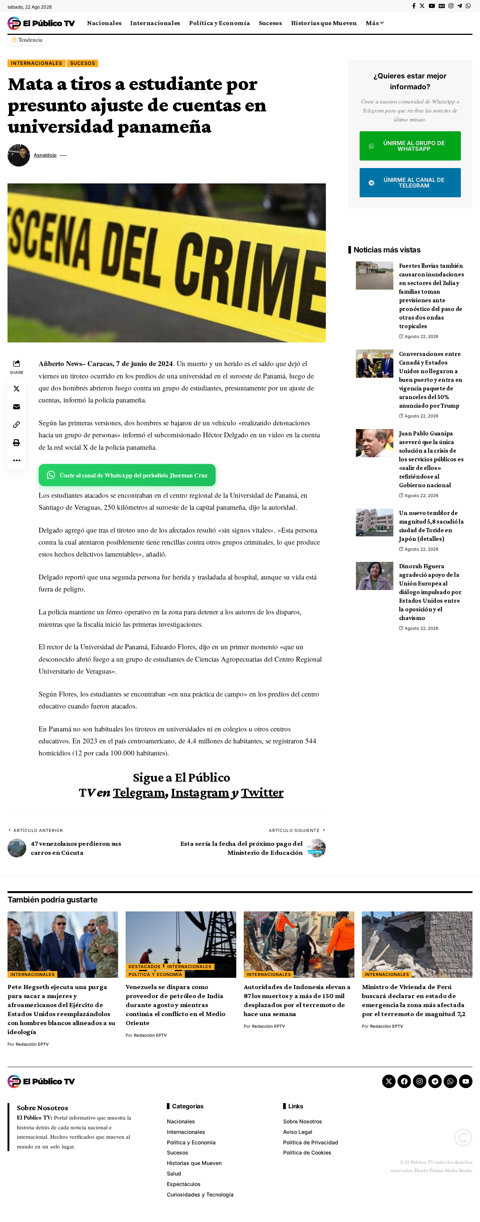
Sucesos (82, 63)
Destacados (144, 966)
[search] (467, 23)
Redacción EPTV (32, 1044)
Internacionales (36, 63)
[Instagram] (451, 6)
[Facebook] (413, 6)
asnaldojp (45, 155)
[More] (17, 461)
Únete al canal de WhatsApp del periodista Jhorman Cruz (133, 475)
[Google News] (442, 6)
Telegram (139, 792)
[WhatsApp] (468, 6)
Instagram (200, 792)
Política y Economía (155, 974)
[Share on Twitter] (17, 389)
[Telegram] (459, 6)
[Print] (17, 443)
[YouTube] (432, 6)
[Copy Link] (17, 425)
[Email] (17, 407)
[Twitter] (422, 6)
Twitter (262, 792)
